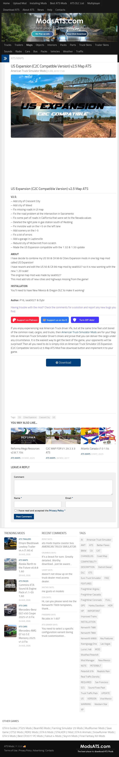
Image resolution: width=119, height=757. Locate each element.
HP (82, 611)
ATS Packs (23, 581)
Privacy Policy (56, 510)
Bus (35, 51)
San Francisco (101, 682)
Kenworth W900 (89, 638)
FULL (108, 600)
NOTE (83, 665)
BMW (83, 550)
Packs (63, 44)
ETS (90, 572)
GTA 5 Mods (9, 736)
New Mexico (104, 660)
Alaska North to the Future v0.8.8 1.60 (28, 567)
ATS (91, 545)
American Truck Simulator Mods (79, 332)
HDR (110, 605)
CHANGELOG (87, 556)
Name (18, 498)
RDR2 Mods (31, 732)
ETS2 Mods (17, 732)
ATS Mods (9, 746)
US (54, 417)
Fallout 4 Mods (53, 736)
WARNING (86, 704)
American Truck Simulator (99, 539)
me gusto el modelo (53, 591)
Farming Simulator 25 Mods (67, 728)
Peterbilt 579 (87, 671)
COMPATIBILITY (89, 561)
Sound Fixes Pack (96, 687)
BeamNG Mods (42, 728)
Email (69, 498)
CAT (98, 550)
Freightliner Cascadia (91, 594)
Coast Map (102, 556)
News (40, 9)
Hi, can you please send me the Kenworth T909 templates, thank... (59, 605)
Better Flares (103, 545)
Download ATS (11, 9)
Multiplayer (93, 3)
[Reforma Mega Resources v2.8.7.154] (28, 436)
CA (19, 417)
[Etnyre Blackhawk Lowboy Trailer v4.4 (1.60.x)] (10, 543)
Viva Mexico (106, 698)
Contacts (60, 9)
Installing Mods (38, 3)
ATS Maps (17, 58)
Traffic (79, 51)
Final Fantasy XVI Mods (92, 736)
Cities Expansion (30, 417)
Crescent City (44, 417)
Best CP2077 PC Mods (30, 736)
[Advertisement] (63, 163)
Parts (73, 44)
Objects (40, 44)
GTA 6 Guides (9, 728)
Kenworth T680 (88, 627)
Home (6, 3)
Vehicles (55, 51)
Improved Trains (89, 616)
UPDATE (105, 693)
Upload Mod (19, 3)
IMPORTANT (94, 611)
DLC (83, 572)
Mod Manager (88, 660)
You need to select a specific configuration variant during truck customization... (57, 632)
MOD (97, 649)
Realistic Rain (103, 671)
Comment (19, 476)
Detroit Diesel (105, 567)
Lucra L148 (86, 649)
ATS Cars (23, 605)
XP (82, 709)
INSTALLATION (88, 622)
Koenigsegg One (89, 643)
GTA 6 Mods (46, 732)
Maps (29, 44)
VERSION (91, 698)
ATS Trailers (25, 539)
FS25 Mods (25, 728)
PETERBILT (95, 665)
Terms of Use (10, 750)
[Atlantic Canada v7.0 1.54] (98, 436)
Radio (18, 51)
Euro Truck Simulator (91, 578)
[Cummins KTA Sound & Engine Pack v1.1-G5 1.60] (10, 585)
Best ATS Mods (58, 3)
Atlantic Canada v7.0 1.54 (95, 448)
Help (49, 9)
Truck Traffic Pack (89, 693)
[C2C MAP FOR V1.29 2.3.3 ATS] (63, 436)
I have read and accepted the (41, 510)
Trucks (7, 44)
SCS (83, 687)
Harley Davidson (96, 605)
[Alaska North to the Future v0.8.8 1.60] (10, 564)
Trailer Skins (102, 44)
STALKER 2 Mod (64, 732)
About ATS (28, 9)
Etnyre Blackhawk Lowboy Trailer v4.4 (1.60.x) (29, 547)
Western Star (101, 704)
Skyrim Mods (70, 736)
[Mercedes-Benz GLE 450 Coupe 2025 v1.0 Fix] (10, 610)
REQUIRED (86, 682)
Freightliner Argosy (90, 589)
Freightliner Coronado (91, 600)
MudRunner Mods (95, 728)
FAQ (107, 578)
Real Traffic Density (90, 676)
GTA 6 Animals (83, 732)
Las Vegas (105, 643)
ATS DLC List (77, 3)
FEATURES (86, 583)
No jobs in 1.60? (51, 618)
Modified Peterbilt (89, 654)
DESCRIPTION (88, 567)
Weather (68, 51)
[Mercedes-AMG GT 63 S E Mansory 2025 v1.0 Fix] (10, 631)
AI (82, 539)
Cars (27, 51)
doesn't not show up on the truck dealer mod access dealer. (57, 577)
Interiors (52, 44)
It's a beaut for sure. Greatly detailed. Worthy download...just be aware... (57, 560)
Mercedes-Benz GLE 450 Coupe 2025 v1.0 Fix (27, 613)
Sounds (8, 51)
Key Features (106, 638)
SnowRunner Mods (103, 732)
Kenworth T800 (88, 633)
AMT (83, 545)
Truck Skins (85, 44)
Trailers (19, 44)
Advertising (38, 750)
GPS (83, 605)
